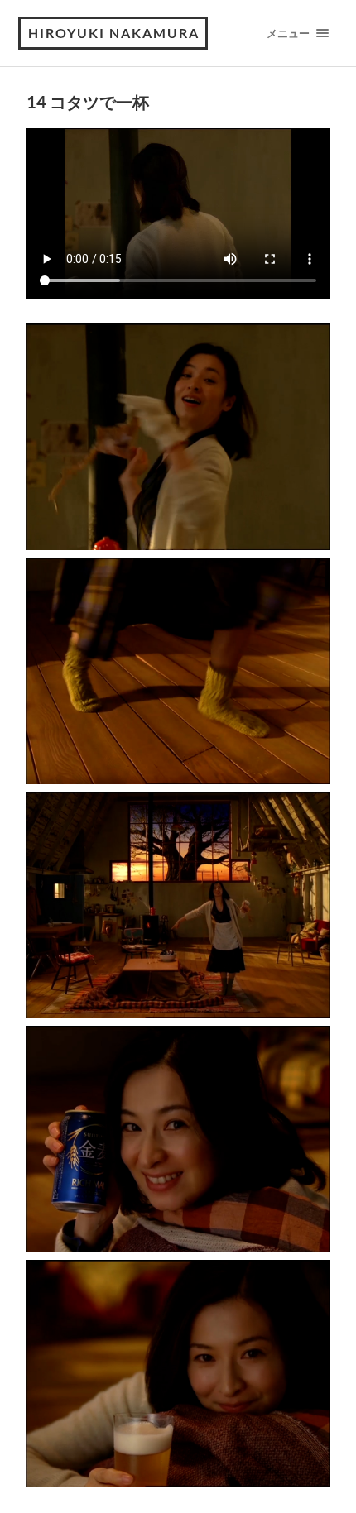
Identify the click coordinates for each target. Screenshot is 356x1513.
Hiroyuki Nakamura (114, 33)
